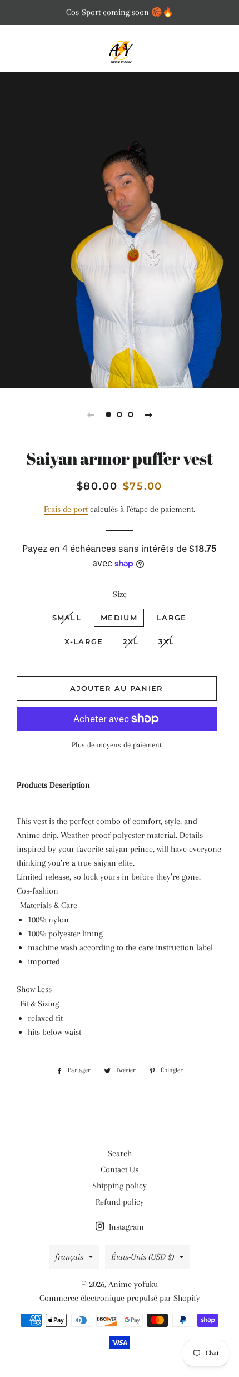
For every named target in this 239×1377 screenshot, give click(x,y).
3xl (166, 641)
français (69, 1257)
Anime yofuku (133, 1284)
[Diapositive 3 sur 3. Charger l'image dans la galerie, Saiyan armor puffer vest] (130, 414)
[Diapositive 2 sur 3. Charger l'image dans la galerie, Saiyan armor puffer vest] (119, 414)
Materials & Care (48, 905)
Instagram (125, 1227)
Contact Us (119, 1169)
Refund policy (120, 1202)
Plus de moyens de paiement (117, 745)
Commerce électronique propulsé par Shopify (119, 1298)
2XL (131, 641)
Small (67, 617)
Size (120, 594)
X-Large (83, 641)
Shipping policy (119, 1186)
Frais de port (66, 509)
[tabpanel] (119, 229)
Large (172, 617)
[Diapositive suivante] (148, 414)
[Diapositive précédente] (90, 414)
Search (120, 1153)
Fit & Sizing (39, 1004)
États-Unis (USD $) (142, 1257)
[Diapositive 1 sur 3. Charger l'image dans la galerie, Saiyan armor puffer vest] (108, 414)
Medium (119, 617)
